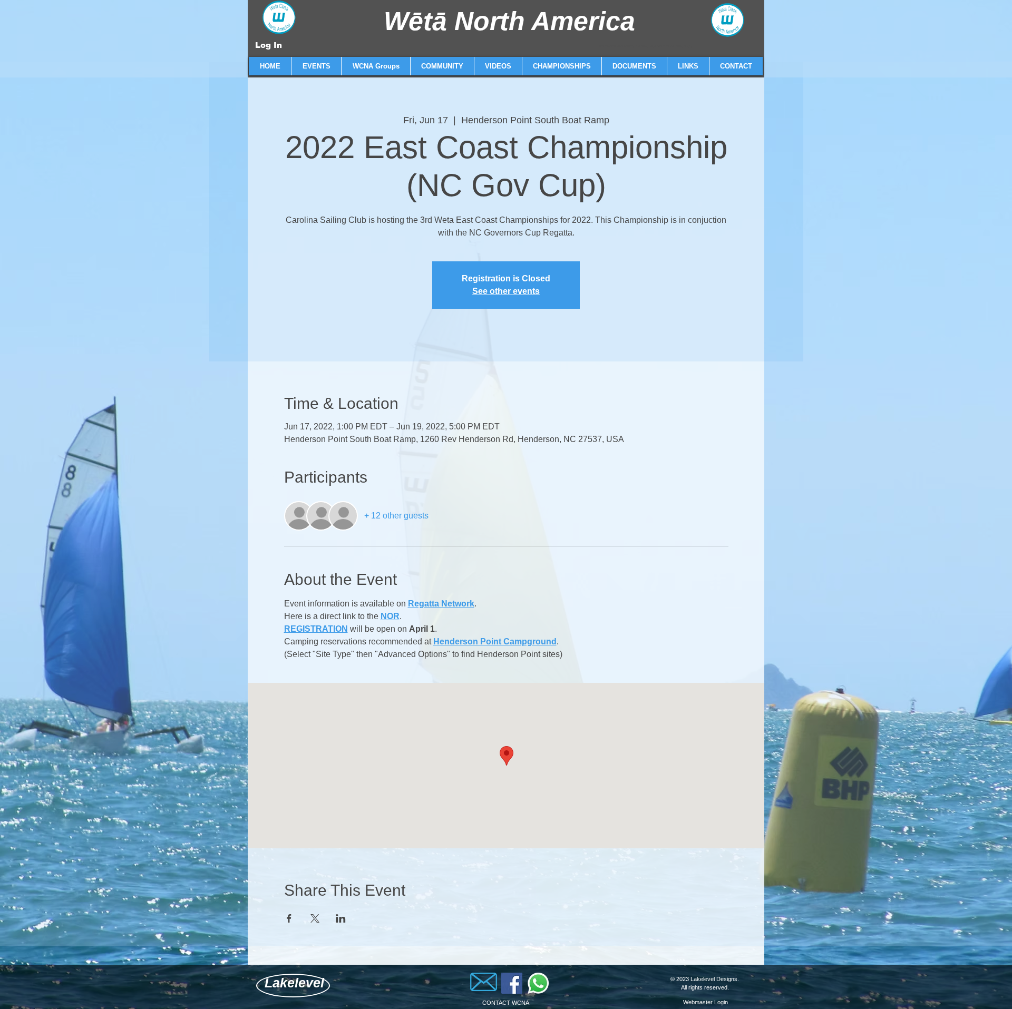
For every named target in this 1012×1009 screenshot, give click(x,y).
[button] (316, 66)
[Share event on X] (315, 918)
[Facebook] (511, 983)
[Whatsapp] (538, 983)
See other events (506, 291)
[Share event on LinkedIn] (341, 918)
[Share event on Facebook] (289, 918)
